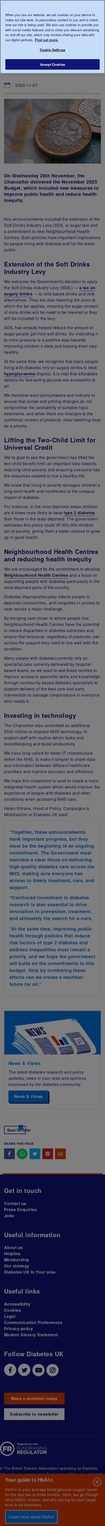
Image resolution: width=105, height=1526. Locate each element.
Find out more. (46, 39)
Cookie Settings (52, 49)
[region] (52, 37)
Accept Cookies (52, 64)
